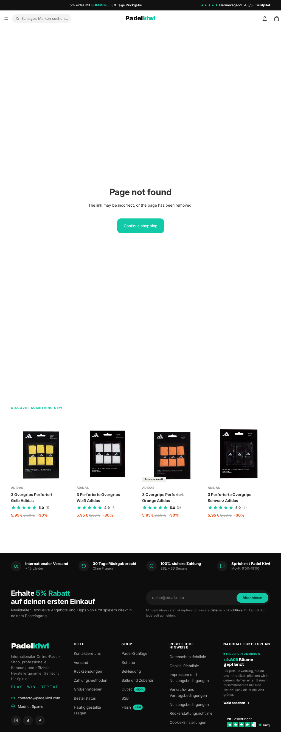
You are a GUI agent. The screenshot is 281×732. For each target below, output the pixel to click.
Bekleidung (131, 671)
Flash (131, 707)
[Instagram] (16, 720)
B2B (125, 698)
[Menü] (6, 18)
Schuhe (128, 662)
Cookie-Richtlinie (184, 666)
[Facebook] (40, 720)
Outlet (133, 689)
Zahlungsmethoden (90, 680)
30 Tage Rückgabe (126, 5)
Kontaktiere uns (87, 653)
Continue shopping (141, 225)
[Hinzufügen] (65, 476)
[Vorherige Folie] (83, 454)
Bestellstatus (85, 698)
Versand (81, 662)
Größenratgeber (88, 689)
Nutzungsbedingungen (189, 704)
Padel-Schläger (135, 653)
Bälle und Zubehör (137, 680)
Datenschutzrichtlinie (226, 610)
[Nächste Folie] (133, 454)
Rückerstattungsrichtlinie (191, 713)
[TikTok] (28, 720)
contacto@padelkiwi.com (39, 698)
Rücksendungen (88, 671)
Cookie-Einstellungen (188, 722)
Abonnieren (252, 598)
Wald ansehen (234, 703)
